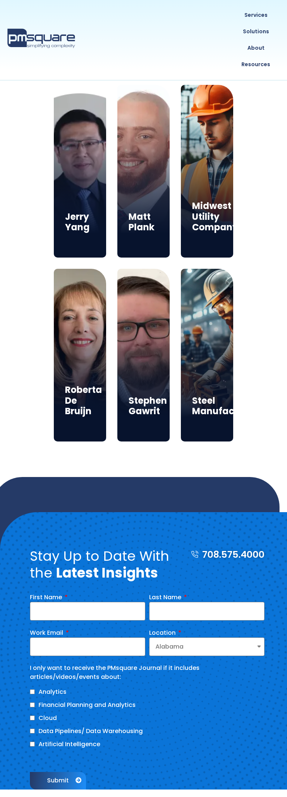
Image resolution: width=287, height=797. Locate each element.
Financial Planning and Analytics (87, 705)
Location (163, 632)
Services (256, 15)
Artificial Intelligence (69, 744)
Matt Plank (141, 222)
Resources (255, 64)
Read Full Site (81, 242)
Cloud (47, 718)
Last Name (166, 597)
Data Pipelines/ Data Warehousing (90, 731)
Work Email (47, 632)
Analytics (52, 691)
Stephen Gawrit (148, 406)
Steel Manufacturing (227, 406)
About (256, 48)
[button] (258, 15)
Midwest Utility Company (215, 217)
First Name (47, 597)
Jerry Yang (77, 222)
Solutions (256, 31)
